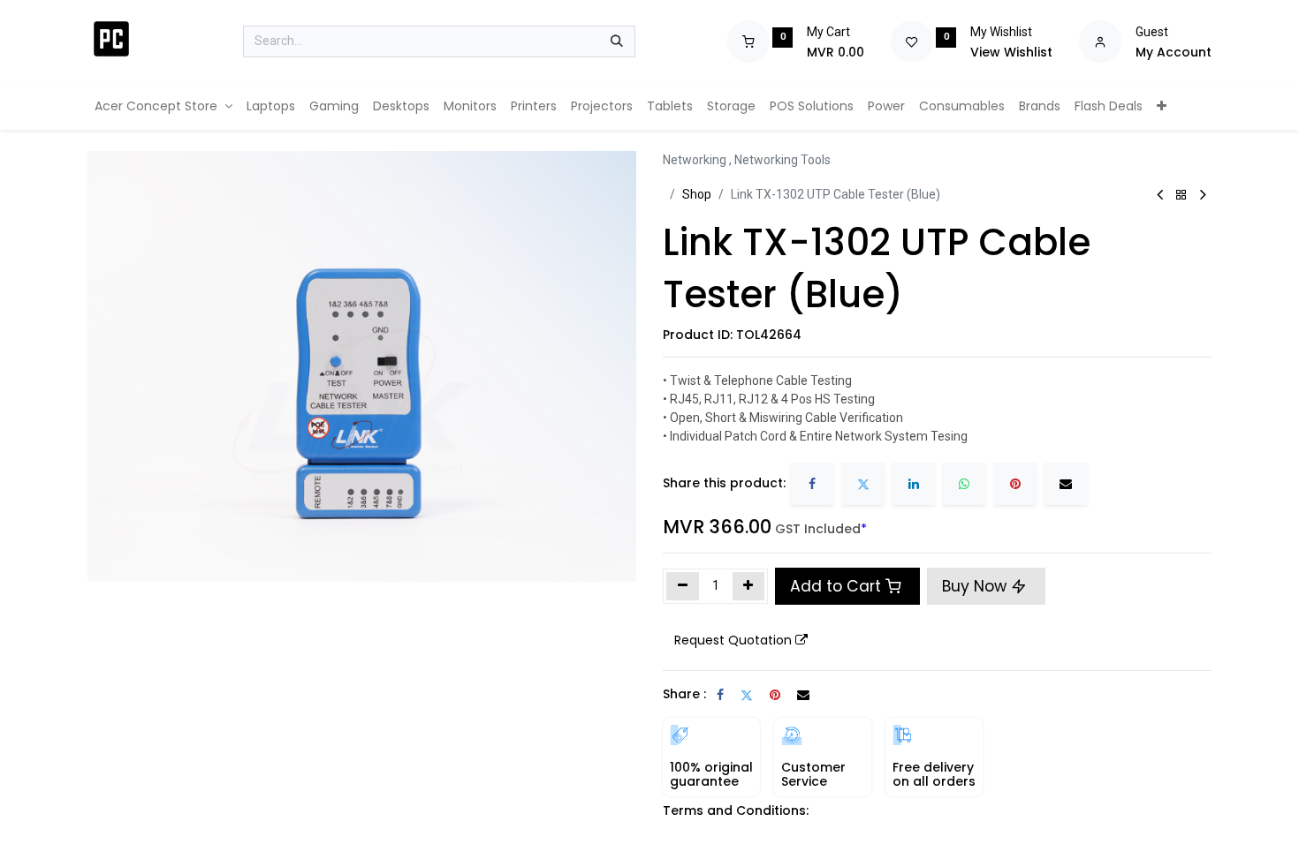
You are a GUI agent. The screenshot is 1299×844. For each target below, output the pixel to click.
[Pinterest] (1015, 484)
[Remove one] (682, 586)
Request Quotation (733, 640)
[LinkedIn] (914, 484)
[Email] (1066, 484)
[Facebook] (812, 484)
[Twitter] (863, 484)
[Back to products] (1181, 195)
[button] (741, 641)
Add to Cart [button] (835, 586)
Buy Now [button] (976, 586)
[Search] (616, 41)
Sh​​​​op (696, 194)
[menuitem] (163, 106)
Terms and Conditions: (736, 810)
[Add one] (749, 586)
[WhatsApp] (964, 484)
